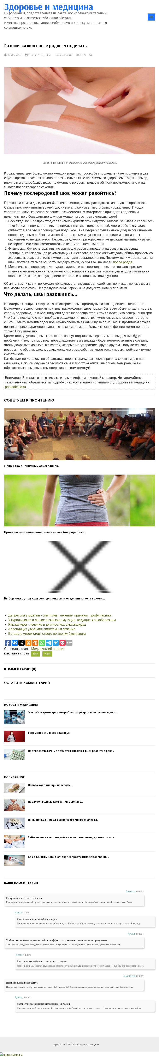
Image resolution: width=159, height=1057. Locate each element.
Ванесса (131, 891)
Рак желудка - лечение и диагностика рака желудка (47, 624)
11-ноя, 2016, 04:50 (40, 55)
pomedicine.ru (15, 387)
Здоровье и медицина (48, 6)
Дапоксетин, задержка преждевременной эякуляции (43, 1003)
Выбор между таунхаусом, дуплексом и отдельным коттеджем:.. (54, 598)
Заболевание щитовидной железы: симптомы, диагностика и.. (72, 837)
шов (35, 653)
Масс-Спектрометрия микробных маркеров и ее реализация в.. (72, 712)
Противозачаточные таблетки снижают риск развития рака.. (71, 751)
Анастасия (129, 976)
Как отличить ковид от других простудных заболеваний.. (68, 857)
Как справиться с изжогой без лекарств (37, 919)
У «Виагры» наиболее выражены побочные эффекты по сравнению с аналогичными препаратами (56, 940)
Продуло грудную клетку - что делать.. (55, 801)
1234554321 (14, 55)
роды (47, 653)
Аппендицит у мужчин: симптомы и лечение (41, 629)
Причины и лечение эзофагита (21, 982)
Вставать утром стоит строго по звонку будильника (47, 633)
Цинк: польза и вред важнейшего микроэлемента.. (63, 819)
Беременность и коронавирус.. (49, 733)
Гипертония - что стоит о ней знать (24, 898)
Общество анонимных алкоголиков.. (32, 466)
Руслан (132, 933)
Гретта (18, 954)
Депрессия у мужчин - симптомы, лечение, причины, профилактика (59, 615)
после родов (122, 262)
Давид (19, 997)
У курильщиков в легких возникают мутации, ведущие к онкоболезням (62, 620)
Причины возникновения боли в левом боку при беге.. (45, 532)
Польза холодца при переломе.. (50, 785)
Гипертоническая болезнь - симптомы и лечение (42, 961)
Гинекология (65, 55)
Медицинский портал (47, 649)
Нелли (18, 912)
